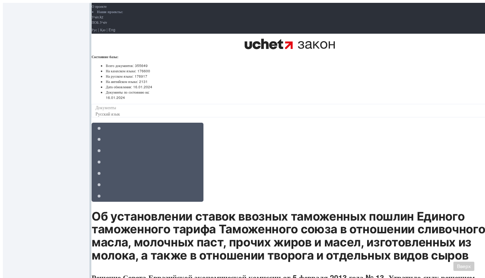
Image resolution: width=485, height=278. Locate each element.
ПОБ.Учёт (99, 22)
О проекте (99, 6)
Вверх (464, 266)
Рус (94, 29)
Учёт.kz (97, 17)
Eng (112, 29)
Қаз (102, 29)
